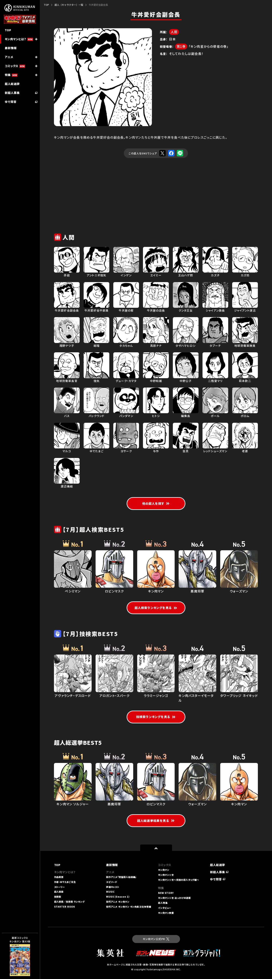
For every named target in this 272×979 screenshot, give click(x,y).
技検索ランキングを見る (153, 717)
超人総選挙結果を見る (153, 820)
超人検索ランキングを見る (153, 608)
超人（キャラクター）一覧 (69, 4)
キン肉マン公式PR (154, 939)
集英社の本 (16, 961)
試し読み (14, 952)
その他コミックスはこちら (18, 969)
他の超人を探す (153, 503)
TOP (46, 4)
